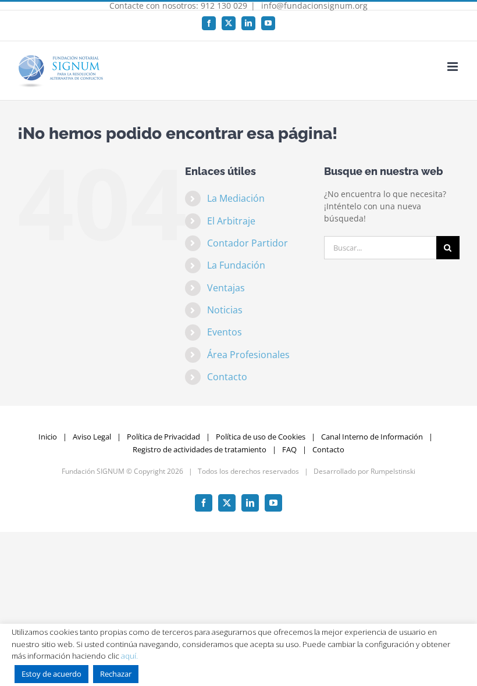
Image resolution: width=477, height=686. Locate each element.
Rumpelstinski (393, 471)
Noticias (225, 309)
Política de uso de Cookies (260, 436)
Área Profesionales (248, 354)
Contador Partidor (247, 243)
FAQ (289, 449)
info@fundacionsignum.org (313, 5)
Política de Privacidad (163, 436)
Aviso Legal (92, 436)
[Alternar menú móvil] (453, 66)
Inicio (47, 436)
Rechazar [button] (115, 674)
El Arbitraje (231, 221)
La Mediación (236, 198)
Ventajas (226, 287)
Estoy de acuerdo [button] (51, 674)
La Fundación (236, 265)
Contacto (227, 376)
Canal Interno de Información (372, 436)
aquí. (129, 656)
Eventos (224, 332)
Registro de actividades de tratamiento (199, 449)
